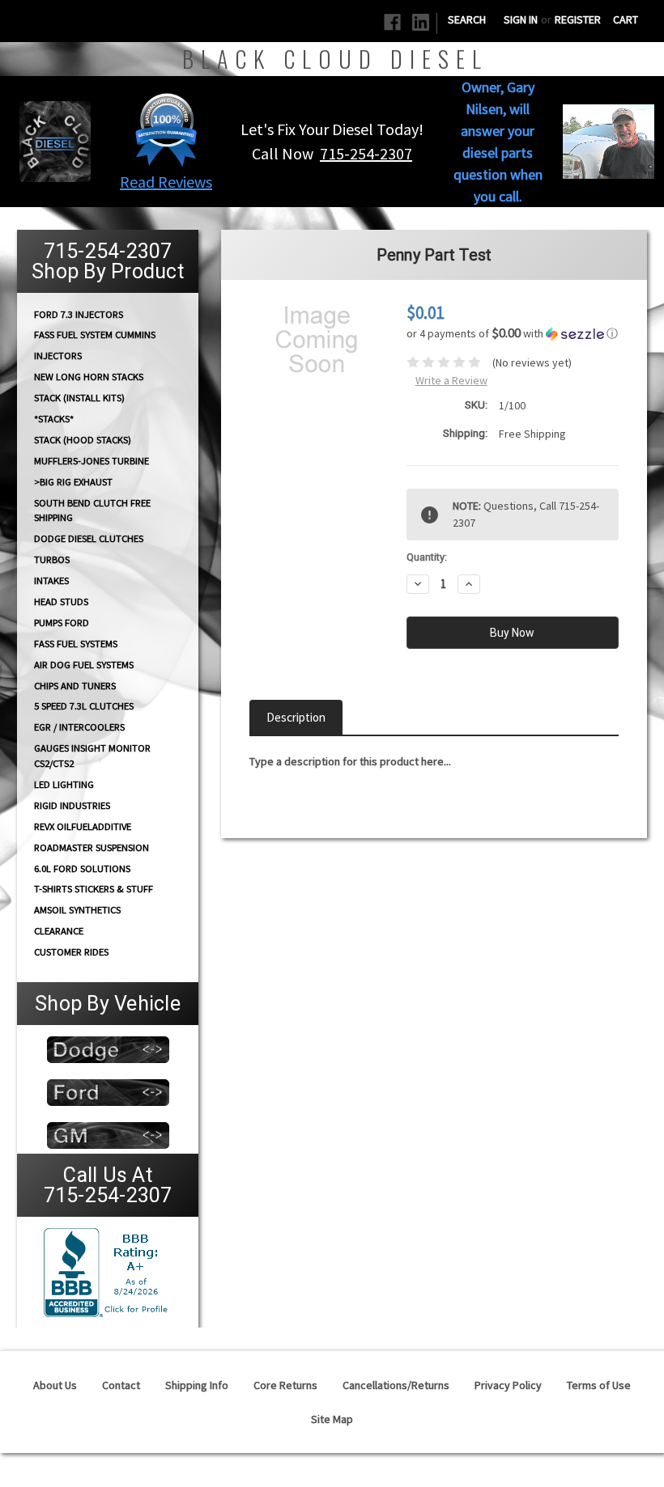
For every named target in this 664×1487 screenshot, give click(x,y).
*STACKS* (54, 419)
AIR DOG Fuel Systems (84, 665)
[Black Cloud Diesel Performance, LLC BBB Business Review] (108, 1271)
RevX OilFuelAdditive (82, 826)
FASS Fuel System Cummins (94, 334)
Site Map (332, 1419)
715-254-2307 (366, 153)
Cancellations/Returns (396, 1385)
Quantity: (426, 557)
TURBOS (52, 559)
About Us (55, 1385)
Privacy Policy (508, 1385)
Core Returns (285, 1385)
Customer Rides (71, 952)
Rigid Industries (72, 805)
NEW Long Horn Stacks (88, 377)
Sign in (521, 19)
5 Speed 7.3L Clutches (84, 706)
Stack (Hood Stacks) (82, 440)
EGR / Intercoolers (79, 727)
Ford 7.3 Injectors (78, 313)
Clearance (58, 931)
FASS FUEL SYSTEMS (75, 644)
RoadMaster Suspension (91, 847)
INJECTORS (58, 356)
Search (467, 19)
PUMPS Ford (61, 622)
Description (296, 717)
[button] (166, 129)
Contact (121, 1385)
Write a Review (451, 380)
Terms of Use (599, 1385)
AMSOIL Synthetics (77, 910)
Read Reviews (166, 182)
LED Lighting (64, 784)
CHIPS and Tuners (75, 686)
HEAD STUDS (61, 601)
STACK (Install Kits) (79, 398)
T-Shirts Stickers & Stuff (93, 889)
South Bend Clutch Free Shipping (92, 509)
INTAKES (51, 580)
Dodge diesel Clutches (88, 538)
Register (578, 19)
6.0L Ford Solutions (82, 868)
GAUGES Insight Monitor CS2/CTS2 (92, 755)
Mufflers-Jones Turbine (91, 461)
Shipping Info (196, 1385)
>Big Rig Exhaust (73, 482)
